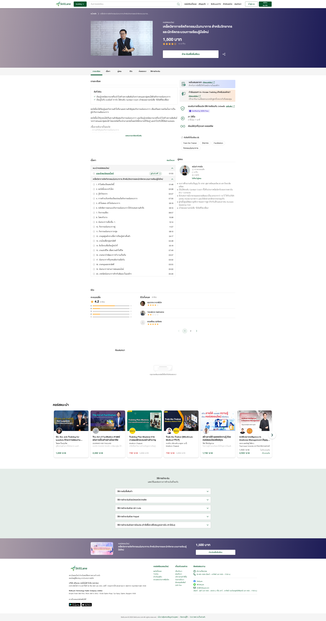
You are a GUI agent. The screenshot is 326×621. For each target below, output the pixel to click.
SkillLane (199, 581)
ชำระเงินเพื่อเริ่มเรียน (190, 54)
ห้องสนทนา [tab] (142, 71)
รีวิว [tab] (131, 71)
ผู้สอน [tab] (119, 71)
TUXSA (155, 574)
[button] (190, 143)
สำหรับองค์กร (227, 4)
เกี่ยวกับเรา (178, 571)
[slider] (118, 53)
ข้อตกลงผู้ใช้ (183, 617)
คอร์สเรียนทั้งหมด (190, 4)
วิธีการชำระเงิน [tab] (155, 71)
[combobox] (135, 4)
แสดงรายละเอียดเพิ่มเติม (133, 135)
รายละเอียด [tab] (96, 71)
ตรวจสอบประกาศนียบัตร (161, 579)
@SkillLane (200, 584)
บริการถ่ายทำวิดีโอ (181, 577)
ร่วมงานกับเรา (179, 579)
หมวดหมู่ (79, 4)
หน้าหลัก (94, 13)
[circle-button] (272, 435)
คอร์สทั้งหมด (157, 571)
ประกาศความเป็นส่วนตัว (197, 617)
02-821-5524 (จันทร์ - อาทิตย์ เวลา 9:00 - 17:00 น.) (213, 574)
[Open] (178, 4)
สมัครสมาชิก (265, 4)
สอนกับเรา (237, 4)
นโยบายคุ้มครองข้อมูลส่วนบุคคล (168, 617)
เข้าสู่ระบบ (251, 4)
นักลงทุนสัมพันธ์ (180, 582)
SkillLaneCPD (216, 4)
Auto (137, 53)
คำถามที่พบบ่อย (202, 571)
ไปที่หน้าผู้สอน (196, 178)
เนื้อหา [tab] (108, 71)
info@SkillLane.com (203, 588)
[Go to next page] (196, 331)
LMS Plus (178, 585)
